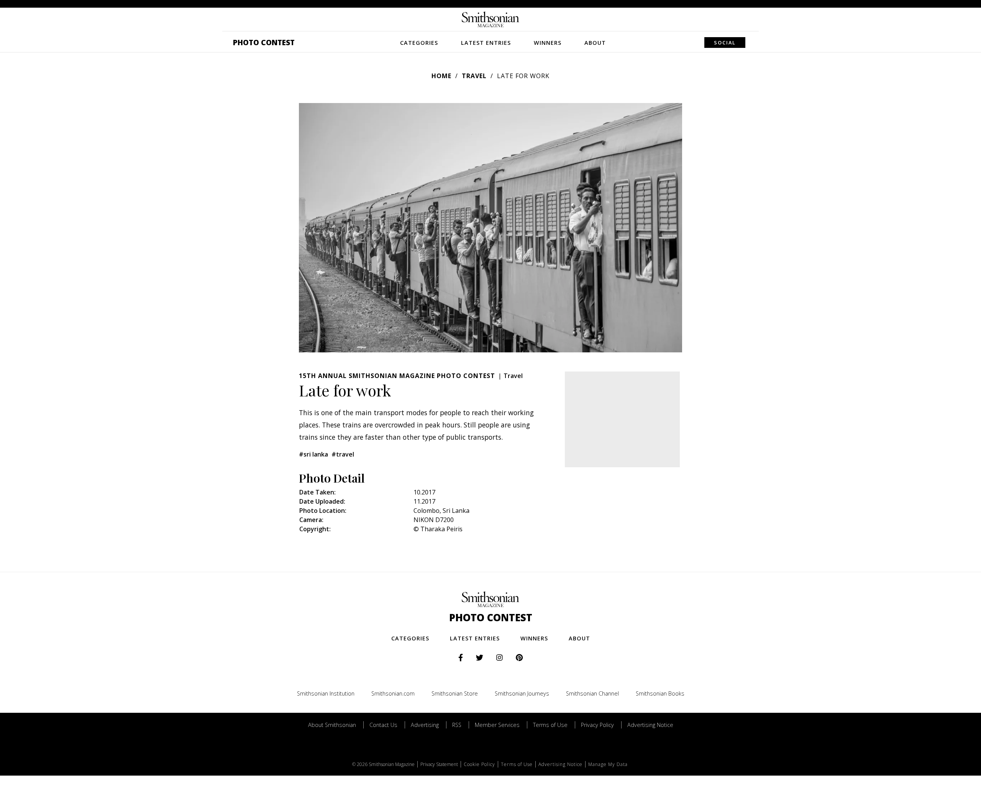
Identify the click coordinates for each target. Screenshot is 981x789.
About (595, 42)
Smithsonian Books (660, 693)
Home (441, 76)
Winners (547, 42)
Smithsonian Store (454, 693)
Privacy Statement (439, 764)
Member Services (497, 724)
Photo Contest (264, 42)
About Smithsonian (332, 724)
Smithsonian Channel (592, 693)
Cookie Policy (479, 764)
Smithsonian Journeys (522, 693)
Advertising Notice (650, 724)
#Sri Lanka (313, 454)
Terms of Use (550, 724)
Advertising (425, 724)
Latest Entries (486, 42)
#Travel (342, 454)
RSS (456, 724)
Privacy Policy (597, 724)
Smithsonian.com (393, 693)
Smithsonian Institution (325, 693)
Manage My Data (608, 764)
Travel (474, 76)
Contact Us (383, 724)
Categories (419, 42)
